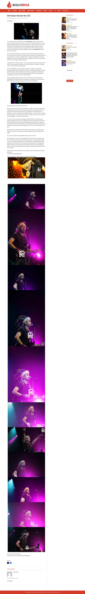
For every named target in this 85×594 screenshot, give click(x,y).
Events (50, 10)
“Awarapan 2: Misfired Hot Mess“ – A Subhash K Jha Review (72, 20)
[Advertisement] (55, 4)
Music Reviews (30, 10)
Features (14, 10)
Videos (58, 10)
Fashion (45, 10)
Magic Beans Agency (56, 592)
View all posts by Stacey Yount (12, 578)
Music (11, 18)
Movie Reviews (22, 10)
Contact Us (65, 10)
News (9, 10)
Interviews (38, 10)
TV (54, 10)
